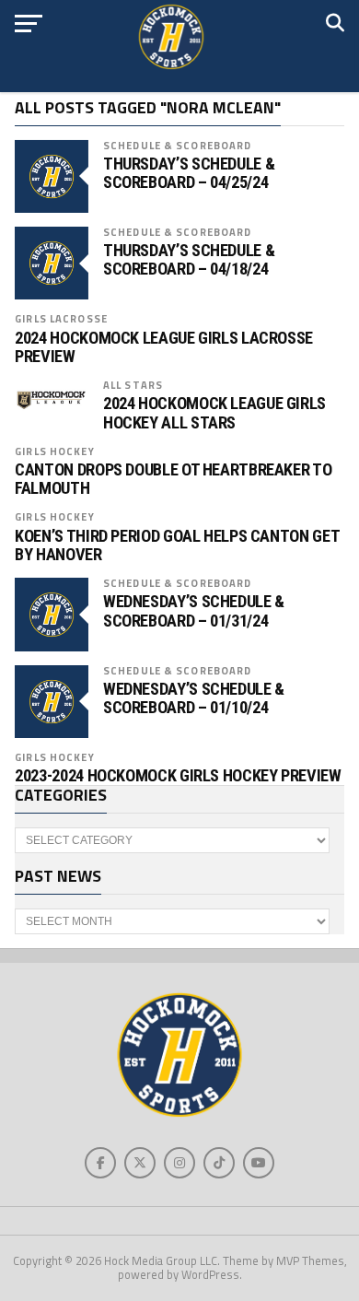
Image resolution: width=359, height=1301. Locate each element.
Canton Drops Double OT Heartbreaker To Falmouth (173, 479)
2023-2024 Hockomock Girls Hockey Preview (178, 776)
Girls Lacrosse (61, 318)
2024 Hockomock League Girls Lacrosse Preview (164, 347)
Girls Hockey (54, 451)
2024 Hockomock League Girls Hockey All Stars (214, 412)
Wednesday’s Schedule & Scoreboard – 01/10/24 (193, 698)
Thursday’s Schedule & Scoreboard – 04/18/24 (188, 259)
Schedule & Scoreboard (177, 145)
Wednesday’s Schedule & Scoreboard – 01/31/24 (193, 610)
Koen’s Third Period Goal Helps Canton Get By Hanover (177, 545)
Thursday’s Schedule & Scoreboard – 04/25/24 (188, 173)
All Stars (133, 385)
